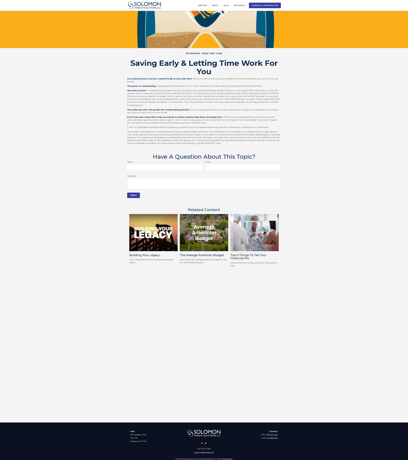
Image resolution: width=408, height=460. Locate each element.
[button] (202, 5)
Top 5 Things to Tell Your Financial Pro (248, 256)
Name (130, 162)
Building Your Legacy (144, 255)
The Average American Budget (202, 255)
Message (131, 176)
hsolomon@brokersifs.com (204, 452)
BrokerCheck (227, 459)
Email (208, 162)
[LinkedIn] (205, 443)
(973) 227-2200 (272, 435)
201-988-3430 (272, 438)
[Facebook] (201, 443)
